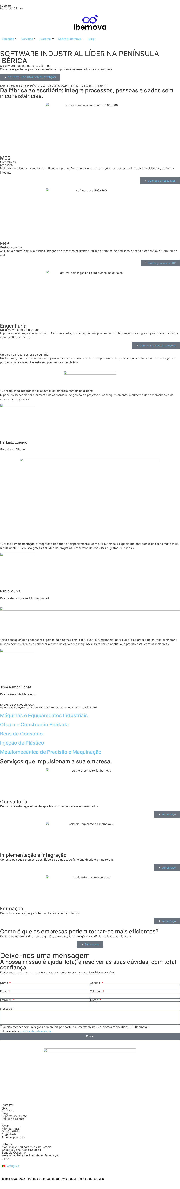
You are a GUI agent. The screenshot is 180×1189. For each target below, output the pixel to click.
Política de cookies (91, 1178)
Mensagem (7, 1008)
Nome (4, 982)
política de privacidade (35, 1031)
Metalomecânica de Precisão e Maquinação (31, 1155)
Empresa (6, 1000)
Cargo (94, 1000)
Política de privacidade (43, 1178)
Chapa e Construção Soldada (21, 1149)
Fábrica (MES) (11, 1128)
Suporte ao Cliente (14, 1116)
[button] (10, 39)
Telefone (96, 991)
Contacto (8, 1110)
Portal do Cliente (11, 8)
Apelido (95, 982)
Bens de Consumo (14, 1152)
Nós (4, 1107)
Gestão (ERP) (11, 1131)
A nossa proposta (13, 1137)
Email (4, 991)
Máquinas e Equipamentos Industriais (26, 1147)
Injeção (6, 1158)
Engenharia (9, 1134)
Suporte (5, 5)
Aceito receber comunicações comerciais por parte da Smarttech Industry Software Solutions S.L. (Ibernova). (76, 1027)
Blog (5, 1113)
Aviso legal (68, 1178)
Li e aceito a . (27, 1031)
